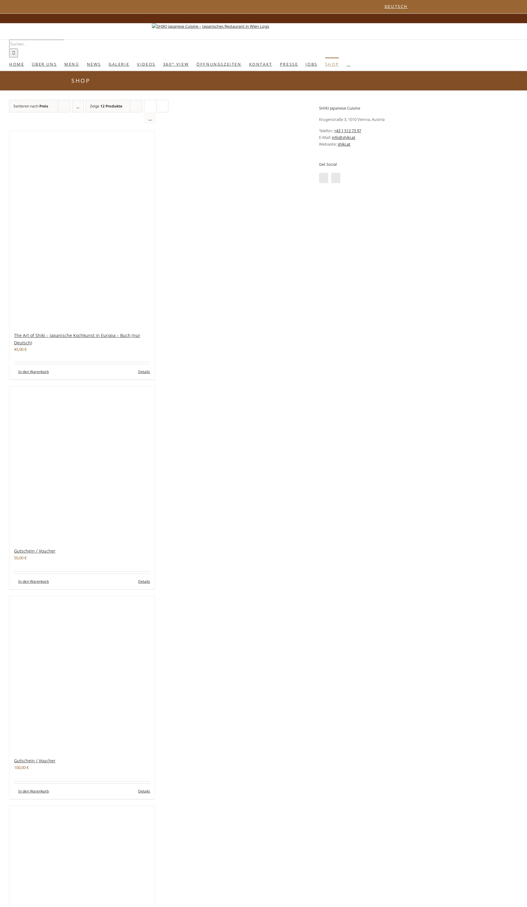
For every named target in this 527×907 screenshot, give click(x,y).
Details (144, 371)
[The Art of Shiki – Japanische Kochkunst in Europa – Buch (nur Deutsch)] (82, 228)
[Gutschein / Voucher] (82, 463)
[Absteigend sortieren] (78, 106)
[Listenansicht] (150, 118)
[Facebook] (323, 178)
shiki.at (344, 144)
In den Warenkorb (33, 371)
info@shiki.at (343, 137)
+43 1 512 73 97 (347, 130)
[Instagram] (335, 178)
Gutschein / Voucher (35, 551)
